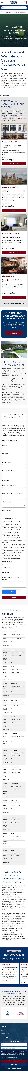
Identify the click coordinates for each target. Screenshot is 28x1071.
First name (5, 445)
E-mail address (7, 462)
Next (27, 349)
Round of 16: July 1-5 (9, 187)
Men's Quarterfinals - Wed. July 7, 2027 (14, 547)
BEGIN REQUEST (14, 333)
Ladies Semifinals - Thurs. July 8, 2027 (14, 550)
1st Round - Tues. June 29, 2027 (12, 524)
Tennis (17, 12)
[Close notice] (26, 1050)
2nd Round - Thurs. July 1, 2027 (12, 530)
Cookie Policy (24, 1054)
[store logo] (14, 2)
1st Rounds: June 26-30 (10, 142)
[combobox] (14, 7)
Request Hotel (7, 562)
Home (2, 12)
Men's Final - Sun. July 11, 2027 (12, 558)
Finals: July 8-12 (8, 276)
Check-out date (7, 510)
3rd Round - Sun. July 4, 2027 (12, 538)
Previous (1, 95)
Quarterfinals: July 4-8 (10, 233)
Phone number (7, 470)
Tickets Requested (8, 519)
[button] (21, 2)
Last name (5, 454)
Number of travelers (9, 485)
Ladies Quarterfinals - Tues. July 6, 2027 (14, 545)
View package (14, 163)
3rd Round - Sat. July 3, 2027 (11, 535)
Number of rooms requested (11, 493)
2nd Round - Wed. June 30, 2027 (12, 527)
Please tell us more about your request (12, 578)
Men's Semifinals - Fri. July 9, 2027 (13, 553)
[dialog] (14, 1060)
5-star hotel (7, 567)
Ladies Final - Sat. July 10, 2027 (12, 555)
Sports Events (9, 12)
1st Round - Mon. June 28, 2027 (12, 522)
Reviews (6, 95)
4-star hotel (7, 565)
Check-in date (6, 502)
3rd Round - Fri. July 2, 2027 (11, 532)
